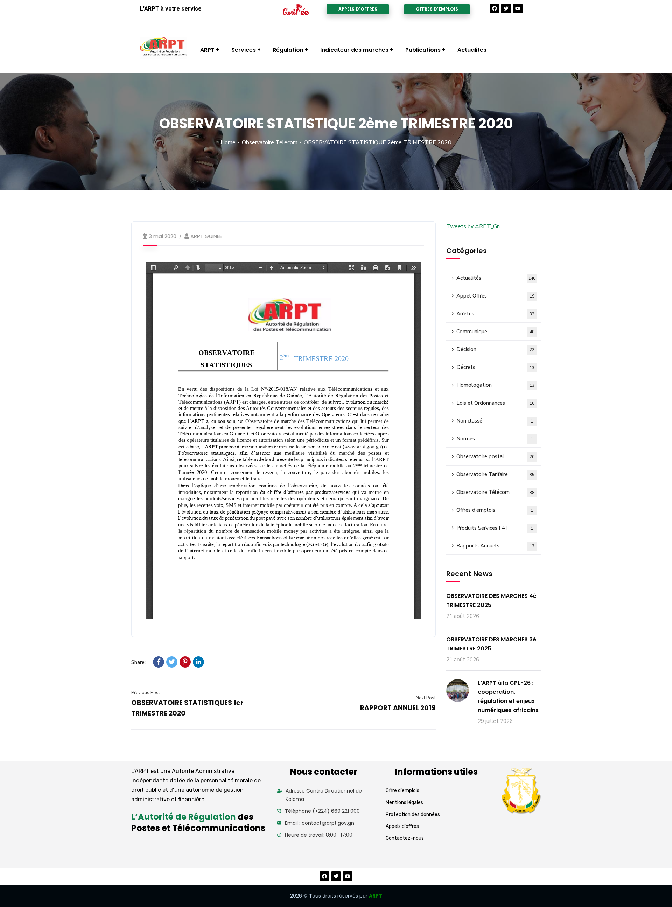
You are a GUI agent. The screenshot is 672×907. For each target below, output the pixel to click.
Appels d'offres (402, 826)
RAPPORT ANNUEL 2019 (398, 708)
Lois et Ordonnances (495, 402)
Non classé (494, 420)
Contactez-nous (405, 838)
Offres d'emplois (494, 510)
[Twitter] (506, 8)
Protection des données (413, 814)
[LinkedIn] (198, 662)
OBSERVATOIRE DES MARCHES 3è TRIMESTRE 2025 (491, 644)
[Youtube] (518, 8)
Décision (495, 349)
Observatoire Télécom (270, 142)
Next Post (426, 698)
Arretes (495, 313)
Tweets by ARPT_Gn (473, 226)
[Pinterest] (185, 662)
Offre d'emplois (402, 791)
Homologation (495, 385)
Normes (494, 438)
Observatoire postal (495, 456)
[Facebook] (494, 8)
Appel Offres (495, 295)
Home (228, 142)
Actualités (496, 277)
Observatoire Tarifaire (495, 474)
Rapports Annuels (495, 545)
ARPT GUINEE (206, 236)
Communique (495, 331)
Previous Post (145, 693)
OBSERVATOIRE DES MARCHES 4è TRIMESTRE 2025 (491, 600)
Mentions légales (404, 802)
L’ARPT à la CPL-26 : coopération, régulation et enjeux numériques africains (508, 696)
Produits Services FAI (494, 527)
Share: (138, 662)
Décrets (495, 367)
